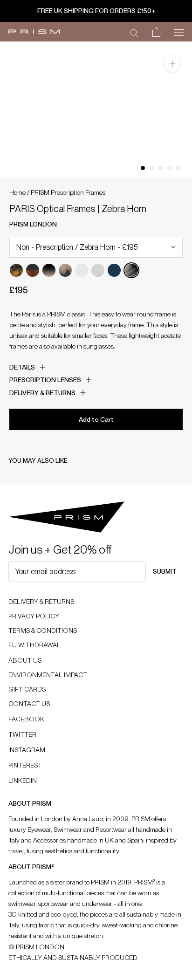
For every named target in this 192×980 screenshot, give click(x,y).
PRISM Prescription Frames (68, 192)
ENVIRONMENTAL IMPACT (47, 674)
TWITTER (22, 734)
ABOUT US (24, 660)
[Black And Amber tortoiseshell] (33, 270)
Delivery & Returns (42, 393)
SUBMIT (165, 571)
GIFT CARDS (27, 689)
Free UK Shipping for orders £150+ (96, 10)
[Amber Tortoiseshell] (16, 270)
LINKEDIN (22, 780)
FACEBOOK (26, 719)
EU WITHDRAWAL (34, 645)
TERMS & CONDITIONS (42, 630)
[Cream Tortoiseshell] (65, 270)
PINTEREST (25, 765)
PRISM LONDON (33, 224)
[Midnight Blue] (114, 270)
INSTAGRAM (26, 750)
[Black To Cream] (49, 270)
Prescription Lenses (45, 380)
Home (17, 192)
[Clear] (82, 270)
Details (22, 367)
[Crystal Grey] (98, 270)
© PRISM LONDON (36, 947)
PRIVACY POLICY (33, 616)
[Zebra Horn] (131, 270)
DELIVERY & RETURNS (41, 601)
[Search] (134, 32)
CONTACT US (29, 703)
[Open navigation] (179, 31)
